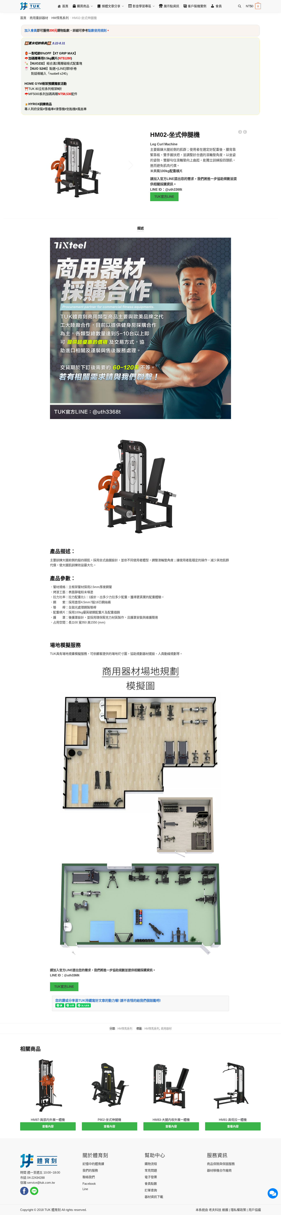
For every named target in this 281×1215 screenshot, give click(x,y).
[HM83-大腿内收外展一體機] (171, 1085)
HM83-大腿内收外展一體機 (171, 1119)
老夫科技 (215, 1209)
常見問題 (151, 1170)
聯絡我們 (88, 1177)
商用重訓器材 (39, 18)
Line (85, 1189)
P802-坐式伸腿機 (109, 1119)
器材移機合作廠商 (219, 1170)
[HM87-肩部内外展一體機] (48, 1085)
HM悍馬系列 (60, 18)
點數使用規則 (97, 30)
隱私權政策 (238, 1209)
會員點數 (151, 1183)
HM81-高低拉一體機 (233, 1119)
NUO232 (37, 63)
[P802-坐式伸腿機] (109, 1085)
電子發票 (151, 1177)
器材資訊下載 (154, 1197)
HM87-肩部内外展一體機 (48, 1119)
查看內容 (48, 1126)
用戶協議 (254, 1209)
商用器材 (166, 1028)
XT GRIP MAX (64, 53)
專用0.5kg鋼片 (48, 58)
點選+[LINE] (57, 68)
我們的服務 (90, 1170)
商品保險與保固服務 (221, 1164)
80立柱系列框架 (46, 88)
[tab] (140, 224)
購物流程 (151, 1164)
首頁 (23, 18)
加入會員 (30, 30)
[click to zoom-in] (78, 164)
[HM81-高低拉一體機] (233, 1085)
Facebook (89, 1183)
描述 (140, 228)
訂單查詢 (151, 1190)
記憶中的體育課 (93, 1164)
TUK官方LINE (164, 196)
